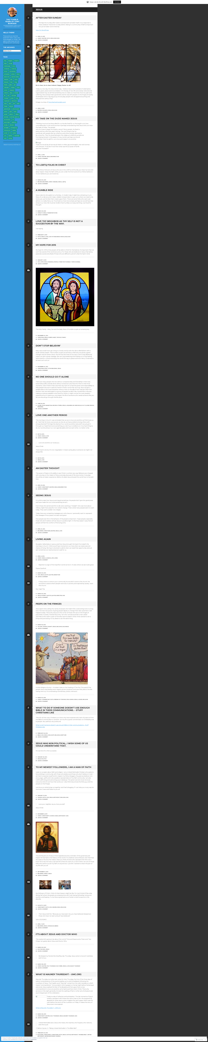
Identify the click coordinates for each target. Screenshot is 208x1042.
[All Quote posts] (28, 444)
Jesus (11, 92)
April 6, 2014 (41, 556)
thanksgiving (14, 127)
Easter (44, 38)
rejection (57, 574)
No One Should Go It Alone (52, 377)
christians (47, 530)
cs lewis (13, 74)
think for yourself (65, 262)
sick (63, 595)
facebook (6, 79)
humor (5, 90)
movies (11, 98)
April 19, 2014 (41, 485)
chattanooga (7, 66)
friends (5, 84)
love (8, 95)
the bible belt (82, 1034)
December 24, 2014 (43, 335)
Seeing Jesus (43, 495)
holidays (13, 87)
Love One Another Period (51, 415)
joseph (50, 337)
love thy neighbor (54, 236)
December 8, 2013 (42, 814)
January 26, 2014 (42, 757)
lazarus (48, 558)
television (12, 125)
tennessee (6, 127)
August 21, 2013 (42, 905)
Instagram (11, 90)
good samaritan (47, 405)
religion (17, 114)
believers (45, 181)
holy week (59, 966)
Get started (117, 2)
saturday (6, 116)
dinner (18, 74)
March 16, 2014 (42, 624)
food (11, 82)
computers (6, 74)
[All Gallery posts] (28, 881)
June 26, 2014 (41, 403)
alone (39, 405)
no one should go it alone (81, 405)
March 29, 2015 (42, 211)
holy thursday (51, 966)
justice (68, 1034)
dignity (50, 626)
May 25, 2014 (41, 434)
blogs (5, 63)
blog (5, 60)
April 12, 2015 (41, 36)
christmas (13, 68)
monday (6, 98)
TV (10, 133)
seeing (56, 926)
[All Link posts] (28, 707)
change (10, 63)
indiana (55, 181)
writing (10, 138)
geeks (10, 84)
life (4, 95)
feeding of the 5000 (60, 699)
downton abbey (15, 76)
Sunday (6, 125)
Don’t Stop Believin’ (48, 345)
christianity (6, 68)
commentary (12, 71)
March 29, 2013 (42, 947)
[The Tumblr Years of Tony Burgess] (12, 12)
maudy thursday (75, 966)
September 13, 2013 (43, 871)
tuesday (14, 130)
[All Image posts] (28, 46)
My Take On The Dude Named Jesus (56, 118)
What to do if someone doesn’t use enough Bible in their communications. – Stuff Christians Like (63, 710)
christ (13, 66)
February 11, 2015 (42, 234)
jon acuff (51, 735)
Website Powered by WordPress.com (12, 144)
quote (15, 111)
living (56, 558)
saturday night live (14, 116)
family (16, 79)
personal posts (15, 108)
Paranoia (51, 262)
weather (10, 135)
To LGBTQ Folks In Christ (51, 165)
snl (13, 119)
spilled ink (14, 122)
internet (6, 92)
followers (6, 82)
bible (39, 735)
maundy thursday (68, 1016)
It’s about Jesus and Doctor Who (56, 934)
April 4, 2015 (41, 154)
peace (18, 103)
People (5, 106)
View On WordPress (42, 30)
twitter (14, 133)
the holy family (61, 337)
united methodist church (52, 1036)
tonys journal (7, 130)
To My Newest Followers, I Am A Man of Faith (63, 767)
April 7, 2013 (41, 924)
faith (11, 79)
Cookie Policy (33, 1039)
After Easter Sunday (48, 18)
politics (5, 111)
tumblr (5, 133)
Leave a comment (43, 40)
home (18, 87)
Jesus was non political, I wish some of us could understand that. (62, 744)
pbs (14, 103)
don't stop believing (50, 368)
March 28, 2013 (42, 964)
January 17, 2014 (42, 795)
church (5, 71)
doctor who (6, 76)
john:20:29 (51, 926)
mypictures (6, 100)
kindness (16, 92)
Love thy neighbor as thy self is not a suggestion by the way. (59, 222)
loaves (80, 699)
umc (5, 135)
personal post (7, 108)
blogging (16, 60)
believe (40, 181)
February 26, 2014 (43, 733)
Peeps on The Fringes (49, 604)
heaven (54, 907)
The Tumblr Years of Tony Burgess (12, 21)
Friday (15, 82)
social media (7, 122)
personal (11, 106)
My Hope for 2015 (46, 245)
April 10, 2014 (41, 529)
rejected (59, 595)
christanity (45, 487)
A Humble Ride (44, 190)
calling (40, 626)
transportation (52, 212)
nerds (5, 103)
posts (10, 111)
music (16, 98)
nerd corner (14, 100)
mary (54, 337)
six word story (7, 119)
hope (42, 262)
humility (40, 212)
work (5, 138)
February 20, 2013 (43, 1032)
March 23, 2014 (42, 573)
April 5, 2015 (41, 108)
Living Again (43, 539)
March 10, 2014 (42, 697)
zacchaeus (65, 626)
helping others (57, 405)
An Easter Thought (47, 468)
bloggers (10, 60)
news (10, 103)
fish (67, 699)
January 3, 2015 (42, 260)
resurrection (54, 156)
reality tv (11, 114)
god (15, 84)
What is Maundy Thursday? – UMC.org (58, 974)
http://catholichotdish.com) (57, 102)
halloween (6, 87)
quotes (5, 114)
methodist (13, 95)
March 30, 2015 (42, 180)
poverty (43, 595)
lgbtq (64, 181)
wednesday (16, 135)
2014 (39, 262)
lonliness (69, 405)
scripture (63, 735)
